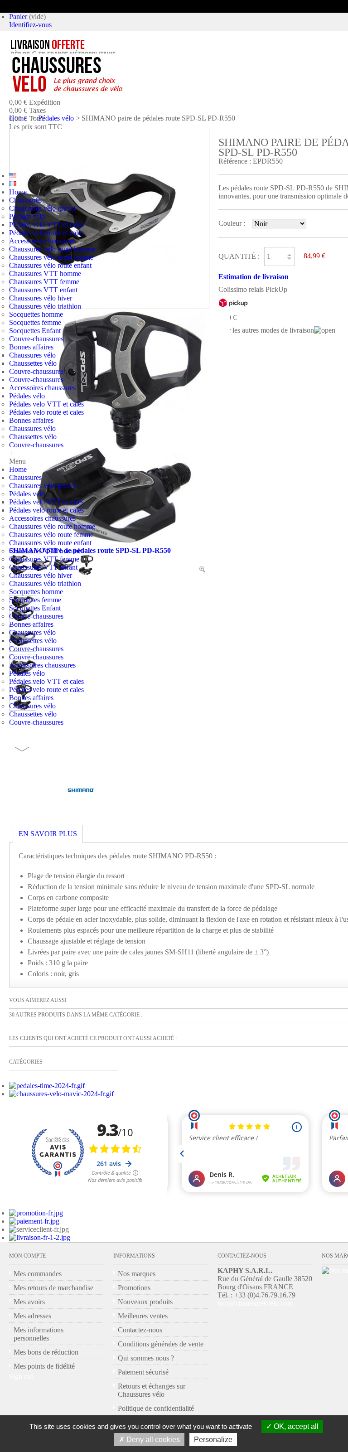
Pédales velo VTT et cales (46, 224)
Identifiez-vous (30, 25)
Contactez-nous (140, 1330)
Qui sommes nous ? (146, 1358)
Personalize (213, 1439)
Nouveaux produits (145, 1302)
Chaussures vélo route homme (52, 249)
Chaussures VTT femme (44, 282)
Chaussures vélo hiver (40, 298)
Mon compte (27, 1256)
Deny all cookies (152, 1439)
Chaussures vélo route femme (51, 257)
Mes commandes (38, 1274)
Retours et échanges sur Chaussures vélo (151, 1390)
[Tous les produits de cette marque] (81, 811)
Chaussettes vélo (33, 363)
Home (18, 192)
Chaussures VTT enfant (43, 290)
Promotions (134, 1288)
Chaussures (25, 200)
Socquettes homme (36, 314)
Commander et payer (93, 146)
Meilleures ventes (143, 1316)
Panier (18, 16)
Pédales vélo (27, 216)
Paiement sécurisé (143, 1372)
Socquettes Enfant (35, 330)
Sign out (21, 1376)
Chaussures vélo (32, 355)
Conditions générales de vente (160, 1344)
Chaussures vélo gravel (42, 208)
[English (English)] (12, 175)
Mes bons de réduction (46, 1352)
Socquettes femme (35, 322)
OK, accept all (295, 1426)
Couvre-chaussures (36, 339)
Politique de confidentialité (156, 1408)
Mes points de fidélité (44, 1366)
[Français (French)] (12, 184)
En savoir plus (48, 833)
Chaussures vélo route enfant (50, 265)
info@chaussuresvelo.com (255, 1303)
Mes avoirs (29, 1302)
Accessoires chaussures (42, 241)
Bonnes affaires (31, 347)
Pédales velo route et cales (46, 233)
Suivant (22, 749)
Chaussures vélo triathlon (45, 306)
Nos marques (136, 1274)
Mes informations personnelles (38, 1334)
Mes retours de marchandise (53, 1288)
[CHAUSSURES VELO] (86, 74)
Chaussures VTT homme (45, 273)
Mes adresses (32, 1316)
